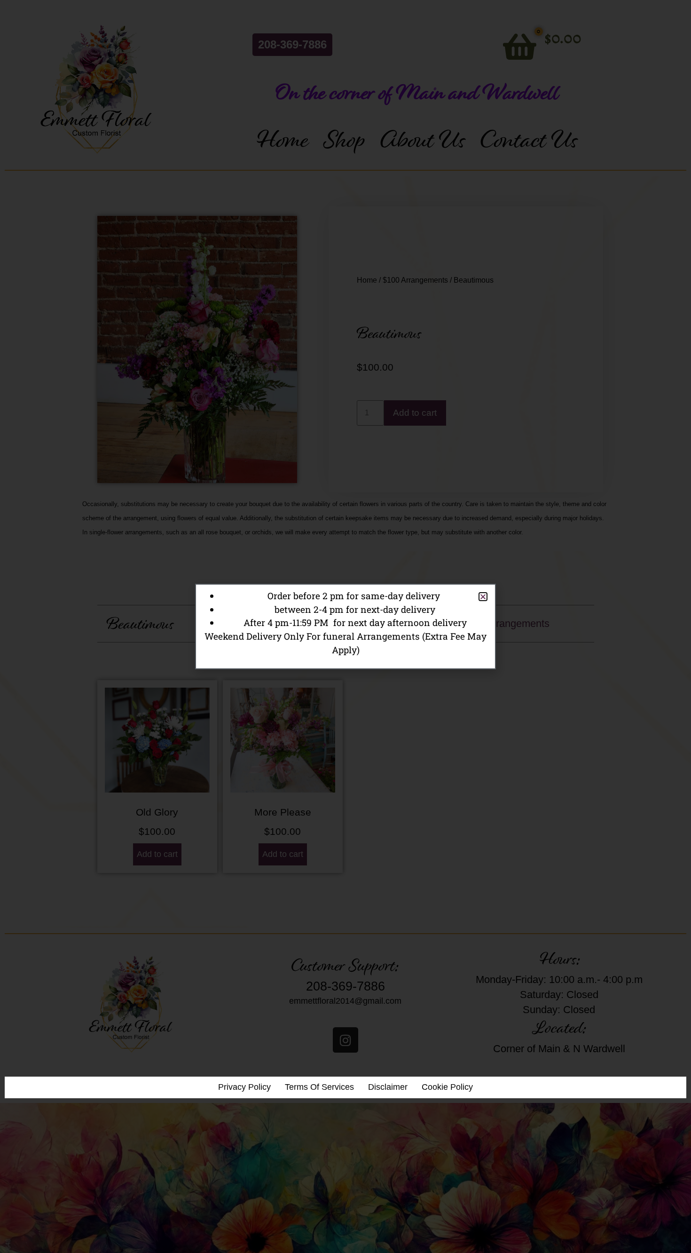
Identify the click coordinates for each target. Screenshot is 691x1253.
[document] (345, 626)
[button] (483, 596)
